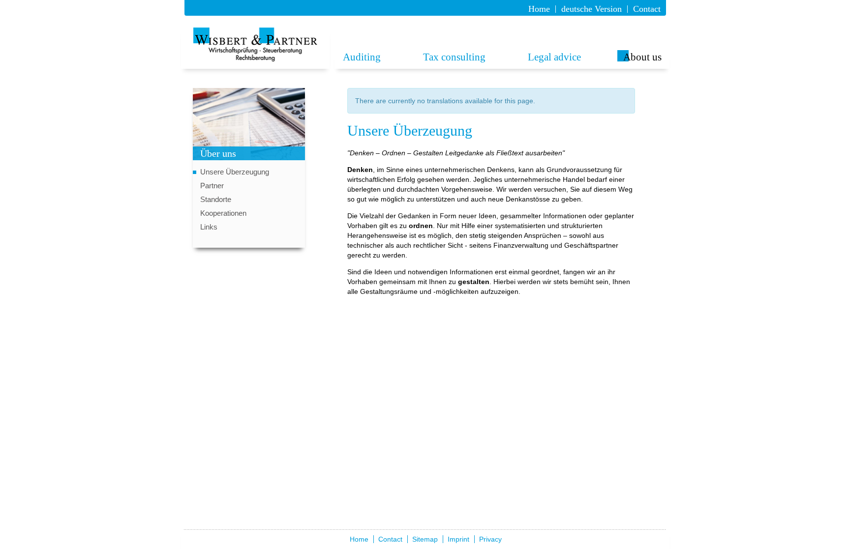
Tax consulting (454, 57)
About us (642, 57)
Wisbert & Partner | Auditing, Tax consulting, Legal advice (255, 44)
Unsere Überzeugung (234, 172)
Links (208, 227)
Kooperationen (223, 213)
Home (539, 9)
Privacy (490, 539)
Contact (647, 9)
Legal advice (554, 57)
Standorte (215, 199)
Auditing (362, 57)
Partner (212, 185)
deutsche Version (591, 9)
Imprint (458, 539)
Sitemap (425, 539)
